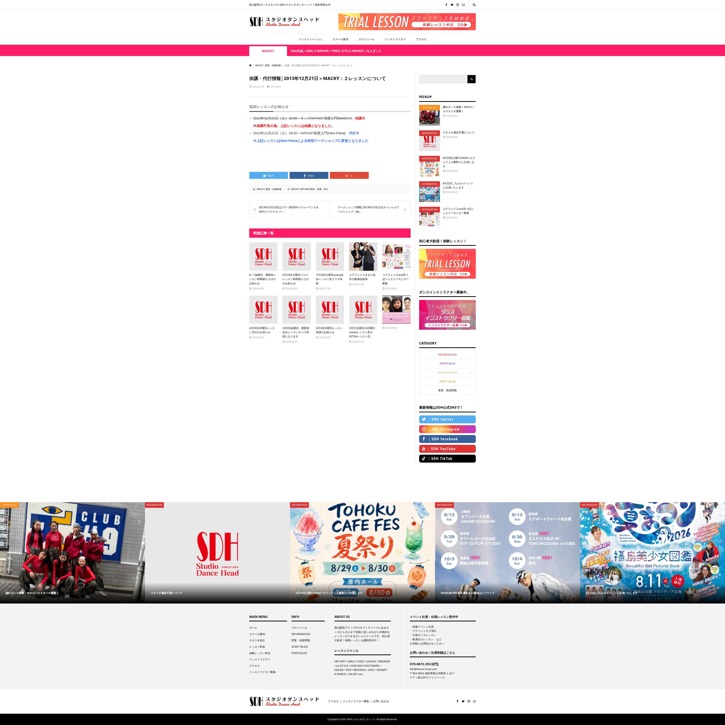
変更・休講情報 (274, 189)
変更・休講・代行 (319, 189)
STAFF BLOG (447, 381)
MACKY (268, 51)
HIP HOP (304, 189)
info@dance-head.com (423, 668)
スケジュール (366, 39)
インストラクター (395, 39)
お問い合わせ (381, 701)
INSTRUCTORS (447, 372)
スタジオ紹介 (257, 640)
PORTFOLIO (447, 363)
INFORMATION (447, 354)
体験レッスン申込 (259, 653)
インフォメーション (310, 39)
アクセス (421, 39)
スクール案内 (340, 39)
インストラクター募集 (262, 671)
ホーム (253, 627)
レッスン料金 (257, 646)
